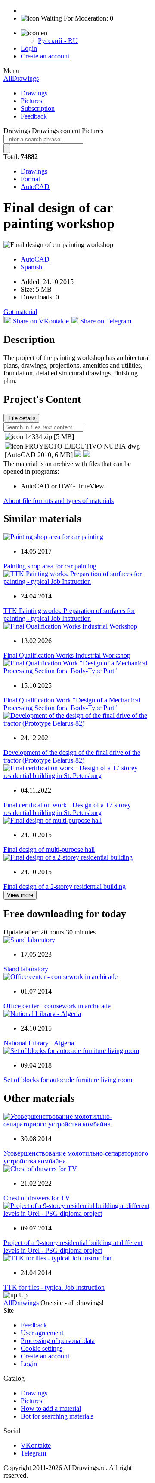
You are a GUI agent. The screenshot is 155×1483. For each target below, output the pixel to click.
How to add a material (51, 1408)
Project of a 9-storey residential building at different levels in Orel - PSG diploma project (73, 1246)
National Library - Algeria (38, 1043)
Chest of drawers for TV (36, 1198)
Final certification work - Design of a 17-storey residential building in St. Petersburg (67, 808)
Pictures (31, 100)
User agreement (42, 1333)
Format (30, 179)
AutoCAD (35, 186)
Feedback (34, 116)
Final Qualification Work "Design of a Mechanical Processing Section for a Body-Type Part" (71, 703)
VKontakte (36, 1445)
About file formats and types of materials (58, 500)
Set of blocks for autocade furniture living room (67, 1079)
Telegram (33, 1453)
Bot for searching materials (57, 1416)
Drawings (34, 93)
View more (20, 895)
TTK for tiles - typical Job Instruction (54, 1287)
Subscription (38, 108)
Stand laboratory (25, 969)
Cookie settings (41, 1348)
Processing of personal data (58, 1340)
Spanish (31, 267)
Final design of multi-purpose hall (49, 849)
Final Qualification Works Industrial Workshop (66, 655)
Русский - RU (58, 40)
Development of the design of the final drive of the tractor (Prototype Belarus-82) (71, 756)
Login (29, 48)
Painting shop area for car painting (49, 566)
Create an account (45, 56)
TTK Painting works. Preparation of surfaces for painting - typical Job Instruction (69, 614)
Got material (20, 311)
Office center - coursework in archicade (57, 1006)
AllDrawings (21, 78)
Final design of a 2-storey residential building (64, 886)
